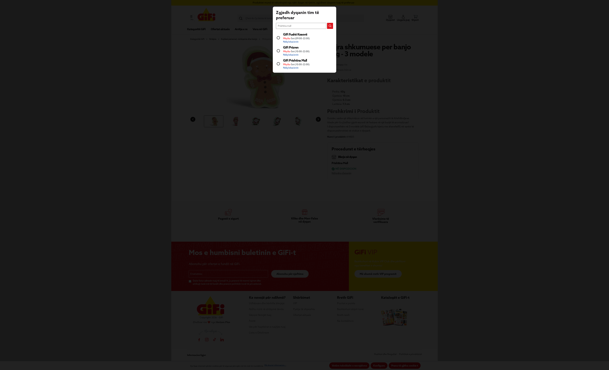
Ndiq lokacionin (290, 41)
